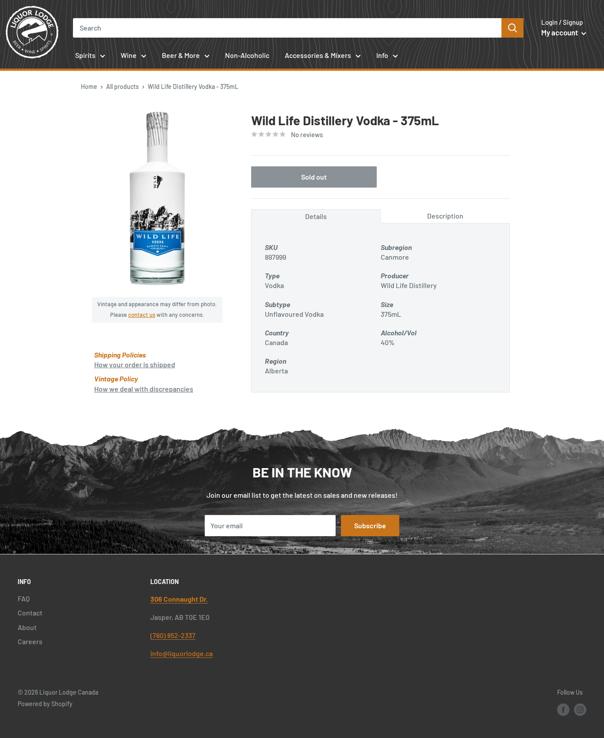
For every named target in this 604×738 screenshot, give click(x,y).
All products (122, 86)
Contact (30, 612)
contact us (141, 314)
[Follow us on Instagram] (580, 709)
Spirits (85, 55)
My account (560, 32)
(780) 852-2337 (172, 635)
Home (89, 86)
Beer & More (181, 55)
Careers (30, 641)
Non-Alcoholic (247, 55)
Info (382, 55)
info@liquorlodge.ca (181, 653)
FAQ (24, 598)
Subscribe (370, 525)
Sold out (314, 177)
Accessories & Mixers (318, 55)
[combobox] (287, 28)
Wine (129, 55)
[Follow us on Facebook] (563, 709)
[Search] (512, 28)
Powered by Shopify (45, 703)
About (27, 627)
